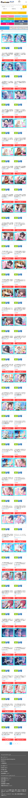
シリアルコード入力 (14, 12)
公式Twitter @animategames (8, 759)
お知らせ (4, 761)
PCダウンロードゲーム (14, 28)
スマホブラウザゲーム (23, 28)
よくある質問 (4, 771)
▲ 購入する (20, 60)
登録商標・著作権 (5, 783)
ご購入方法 (4, 769)
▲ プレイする (8, 60)
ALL (5, 28)
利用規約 (4, 782)
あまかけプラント (5, 56)
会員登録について (5, 773)
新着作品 (14, 8)
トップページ (4, 757)
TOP (2, 30)
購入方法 (23, 8)
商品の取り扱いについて (7, 785)
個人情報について (5, 780)
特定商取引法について (6, 778)
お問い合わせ (4, 767)
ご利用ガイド (4, 765)
